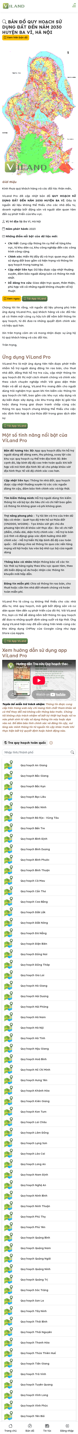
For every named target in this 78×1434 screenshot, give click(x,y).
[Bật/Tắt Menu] (72, 6)
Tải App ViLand (36, 298)
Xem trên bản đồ (17, 37)
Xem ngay (13, 298)
